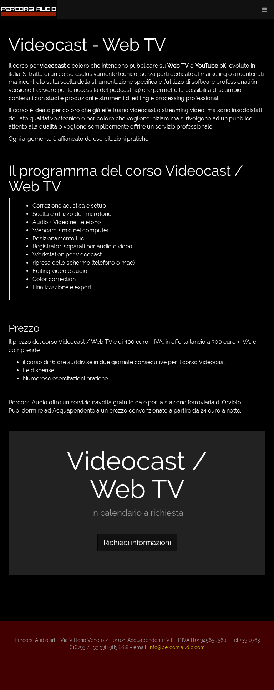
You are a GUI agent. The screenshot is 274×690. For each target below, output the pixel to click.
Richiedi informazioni (137, 542)
